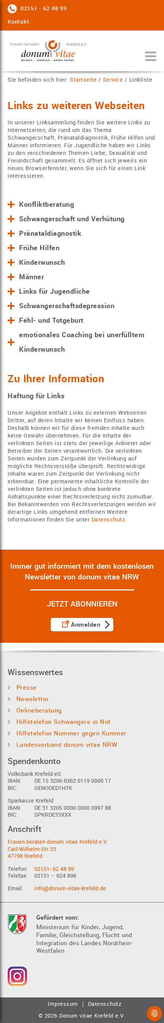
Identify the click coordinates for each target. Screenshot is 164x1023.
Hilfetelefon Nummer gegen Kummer (70, 733)
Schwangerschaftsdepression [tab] (66, 306)
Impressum (63, 1004)
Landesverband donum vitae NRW (65, 744)
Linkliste (141, 80)
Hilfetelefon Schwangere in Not (62, 721)
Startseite (83, 80)
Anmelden (85, 624)
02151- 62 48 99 (54, 869)
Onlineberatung (38, 710)
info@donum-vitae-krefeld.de (70, 889)
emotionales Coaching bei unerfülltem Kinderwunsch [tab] (82, 342)
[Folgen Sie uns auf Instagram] (17, 976)
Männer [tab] (31, 277)
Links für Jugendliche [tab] (54, 291)
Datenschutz (105, 1004)
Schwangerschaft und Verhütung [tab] (72, 219)
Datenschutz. (109, 520)
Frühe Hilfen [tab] (39, 248)
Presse (25, 687)
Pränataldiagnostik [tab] (50, 233)
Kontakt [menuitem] (18, 22)
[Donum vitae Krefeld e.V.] (52, 51)
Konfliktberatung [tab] (46, 204)
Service (113, 80)
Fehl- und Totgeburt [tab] (51, 320)
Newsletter (31, 699)
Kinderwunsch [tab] (42, 262)
